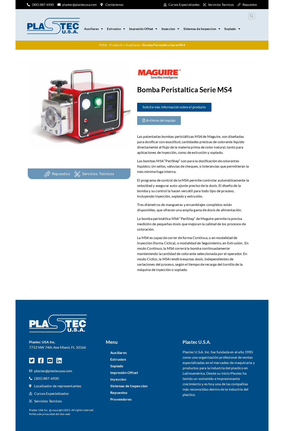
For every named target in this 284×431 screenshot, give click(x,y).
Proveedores (121, 399)
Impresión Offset (141, 29)
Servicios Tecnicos (98, 174)
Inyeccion (168, 29)
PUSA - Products (111, 45)
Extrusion (114, 29)
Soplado (230, 29)
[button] (251, 16)
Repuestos (61, 174)
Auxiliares (91, 29)
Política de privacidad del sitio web (49, 414)
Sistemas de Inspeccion (199, 29)
